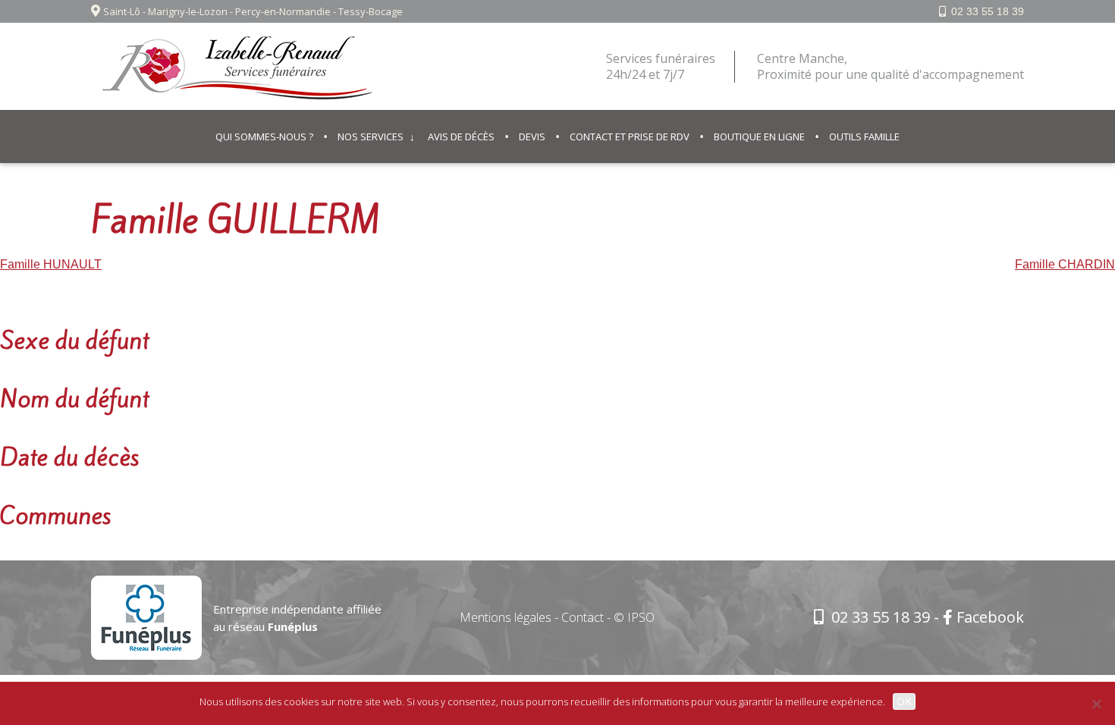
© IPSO (634, 617)
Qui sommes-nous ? (264, 136)
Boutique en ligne (759, 136)
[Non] (1096, 703)
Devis (532, 136)
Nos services (371, 136)
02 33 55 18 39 (987, 11)
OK (904, 701)
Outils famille (864, 136)
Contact (582, 617)
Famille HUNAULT (51, 264)
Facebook (990, 617)
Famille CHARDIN (1065, 264)
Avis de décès (461, 136)
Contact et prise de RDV (629, 136)
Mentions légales (505, 617)
